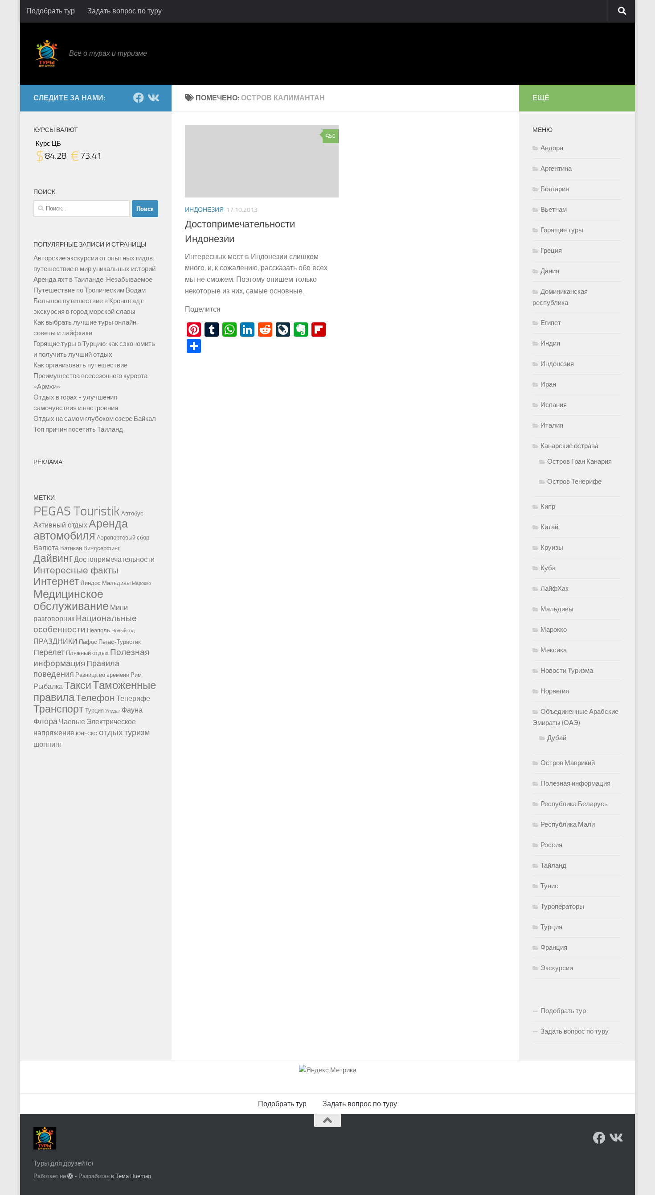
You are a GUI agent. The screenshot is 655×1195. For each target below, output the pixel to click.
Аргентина (556, 169)
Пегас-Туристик (119, 641)
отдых (111, 732)
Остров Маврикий (567, 763)
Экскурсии (556, 968)
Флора (45, 721)
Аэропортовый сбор (123, 537)
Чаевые (72, 721)
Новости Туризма (566, 671)
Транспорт (58, 709)
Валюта (46, 548)
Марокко (141, 583)
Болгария (554, 189)
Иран (548, 384)
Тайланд (553, 865)
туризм (137, 733)
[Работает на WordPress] (70, 1176)
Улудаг (112, 711)
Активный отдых (60, 525)
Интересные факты (76, 570)
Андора (551, 148)
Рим (136, 674)
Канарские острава (569, 446)
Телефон (95, 697)
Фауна (132, 710)
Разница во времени (102, 674)
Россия (551, 845)
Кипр (547, 507)
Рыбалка (48, 686)
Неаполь (98, 630)
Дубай (556, 738)
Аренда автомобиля (80, 529)
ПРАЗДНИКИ (55, 641)
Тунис (549, 886)
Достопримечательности (114, 559)
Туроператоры (562, 906)
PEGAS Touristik (76, 511)
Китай (549, 527)
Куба (548, 568)
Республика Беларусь (574, 804)
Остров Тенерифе (574, 482)
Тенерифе (133, 698)
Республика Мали (567, 824)
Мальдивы (116, 582)
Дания (549, 271)
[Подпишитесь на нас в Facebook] (138, 97)
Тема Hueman (133, 1176)
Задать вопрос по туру (124, 11)
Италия (551, 425)
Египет (550, 323)
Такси (77, 686)
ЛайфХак (554, 589)
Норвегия (554, 691)
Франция (553, 948)
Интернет (56, 582)
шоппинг (47, 744)
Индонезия (204, 210)
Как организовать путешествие (80, 365)
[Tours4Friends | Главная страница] (46, 53)
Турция (94, 710)
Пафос (88, 641)
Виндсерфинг (101, 548)
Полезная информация (575, 783)
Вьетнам (553, 210)
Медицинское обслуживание (71, 600)
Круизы (551, 548)
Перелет (49, 652)
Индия (550, 343)
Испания (553, 405)
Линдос (91, 582)
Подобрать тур (50, 11)
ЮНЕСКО (87, 734)
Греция (551, 251)
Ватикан (71, 548)
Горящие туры (561, 230)
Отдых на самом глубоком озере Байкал (94, 419)
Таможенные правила (94, 691)
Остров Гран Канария (579, 461)
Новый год (123, 631)
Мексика (553, 650)
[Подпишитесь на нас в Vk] (152, 97)
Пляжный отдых (87, 652)
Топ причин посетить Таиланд (78, 429)
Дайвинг (53, 558)
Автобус (132, 513)
